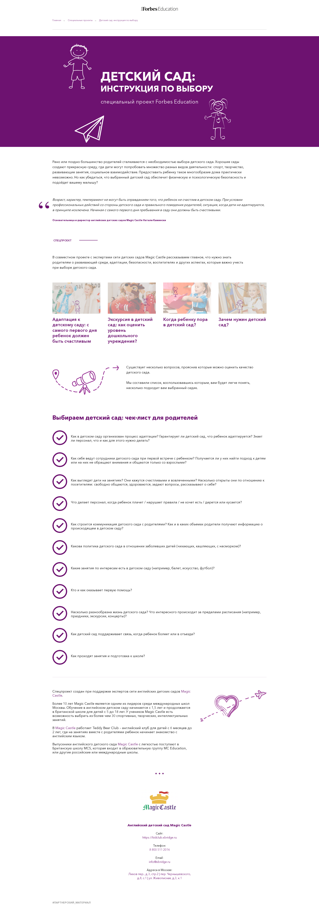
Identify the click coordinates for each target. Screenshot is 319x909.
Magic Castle (65, 728)
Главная (56, 20)
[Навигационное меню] (309, 9)
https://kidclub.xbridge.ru (159, 837)
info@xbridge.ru (159, 862)
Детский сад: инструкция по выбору (118, 20)
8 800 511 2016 (159, 849)
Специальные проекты (80, 20)
